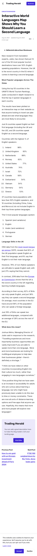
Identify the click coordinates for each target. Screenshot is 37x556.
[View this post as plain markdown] (30, 39)
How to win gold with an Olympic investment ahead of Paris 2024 (8, 459)
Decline (29, 551)
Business (31, 3)
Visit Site (18, 440)
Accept (19, 551)
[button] (3, 3)
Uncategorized (8, 11)
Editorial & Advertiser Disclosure (19, 50)
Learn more (7, 546)
